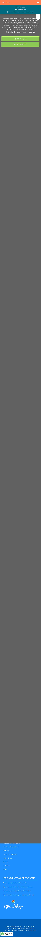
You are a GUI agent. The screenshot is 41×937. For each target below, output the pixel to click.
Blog (5, 869)
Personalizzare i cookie (24, 32)
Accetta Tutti (20, 44)
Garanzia (6, 865)
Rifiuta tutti (20, 39)
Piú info (10, 32)
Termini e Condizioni (10, 854)
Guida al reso (7, 858)
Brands (5, 862)
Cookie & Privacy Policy (11, 847)
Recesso (6, 850)
